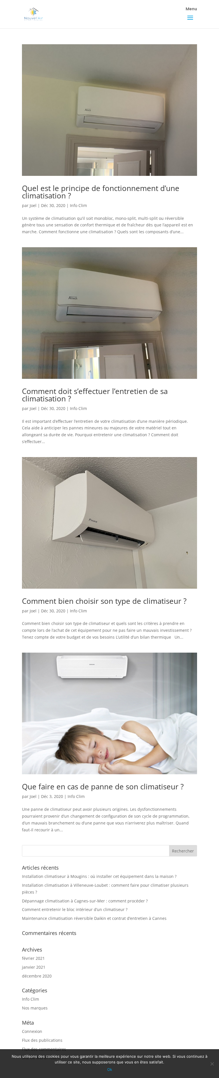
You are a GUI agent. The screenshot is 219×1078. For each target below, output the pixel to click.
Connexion (32, 1031)
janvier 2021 (33, 967)
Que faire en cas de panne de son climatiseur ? (103, 786)
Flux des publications (42, 1040)
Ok (109, 1069)
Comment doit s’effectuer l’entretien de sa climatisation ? (95, 395)
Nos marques (35, 1008)
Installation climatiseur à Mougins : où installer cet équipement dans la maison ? (99, 876)
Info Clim (78, 205)
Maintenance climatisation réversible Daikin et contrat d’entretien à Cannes (94, 918)
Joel (33, 205)
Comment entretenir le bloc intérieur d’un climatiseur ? (74, 909)
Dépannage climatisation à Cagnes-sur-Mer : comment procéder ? (85, 901)
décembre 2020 (37, 976)
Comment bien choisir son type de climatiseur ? (104, 601)
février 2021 (33, 958)
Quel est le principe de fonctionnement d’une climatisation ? (100, 192)
